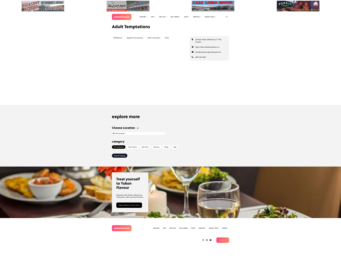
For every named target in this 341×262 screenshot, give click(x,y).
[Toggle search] (226, 17)
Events (224, 228)
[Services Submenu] (201, 16)
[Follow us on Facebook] (203, 240)
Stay (152, 17)
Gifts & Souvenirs (154, 38)
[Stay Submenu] (155, 16)
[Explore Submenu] (147, 16)
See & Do (173, 228)
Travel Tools (210, 17)
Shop (186, 17)
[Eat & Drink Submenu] (180, 16)
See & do (162, 17)
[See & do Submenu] (167, 16)
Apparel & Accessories (135, 38)
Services (196, 17)
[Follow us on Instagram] (206, 240)
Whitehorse (118, 38)
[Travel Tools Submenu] (216, 16)
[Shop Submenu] (189, 16)
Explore (143, 17)
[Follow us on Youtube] (210, 240)
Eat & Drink (175, 17)
